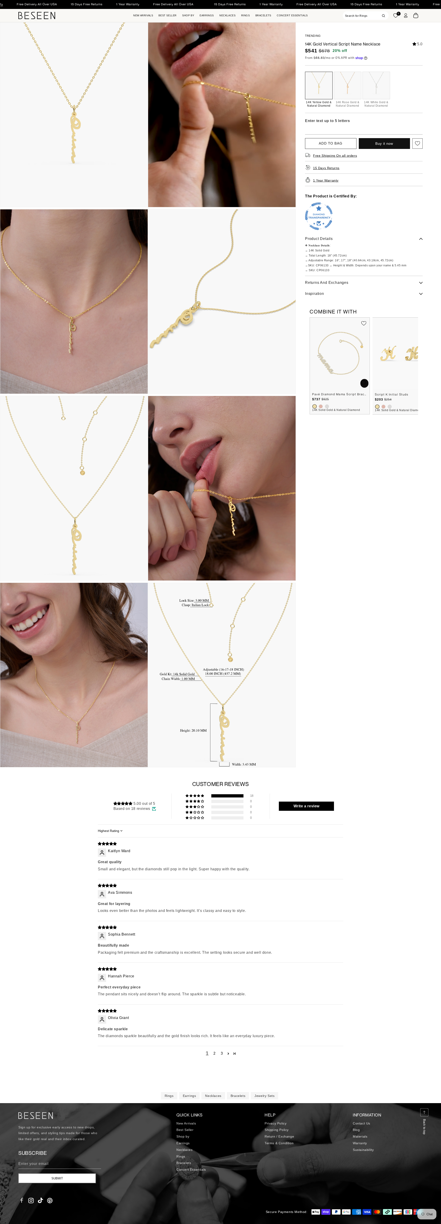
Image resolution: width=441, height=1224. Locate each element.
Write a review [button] (306, 806)
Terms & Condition (279, 1143)
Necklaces (213, 1096)
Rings (169, 1096)
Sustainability (363, 1150)
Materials (360, 1136)
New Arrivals (186, 1123)
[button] (188, 15)
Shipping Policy (277, 1130)
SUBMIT (57, 1178)
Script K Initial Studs (391, 394)
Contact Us (361, 1123)
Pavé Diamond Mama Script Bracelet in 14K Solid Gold (339, 394)
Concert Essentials (191, 1169)
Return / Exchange (279, 1136)
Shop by (182, 1136)
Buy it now (384, 143)
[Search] (383, 15)
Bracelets (238, 1096)
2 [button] (214, 1053)
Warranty (360, 1143)
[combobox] (366, 15)
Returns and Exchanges (326, 283)
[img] (107, 844)
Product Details (319, 239)
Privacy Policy (275, 1123)
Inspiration (314, 294)
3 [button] (222, 1053)
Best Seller (185, 1130)
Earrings (189, 1096)
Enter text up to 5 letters (327, 121)
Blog (356, 1130)
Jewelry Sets (264, 1096)
